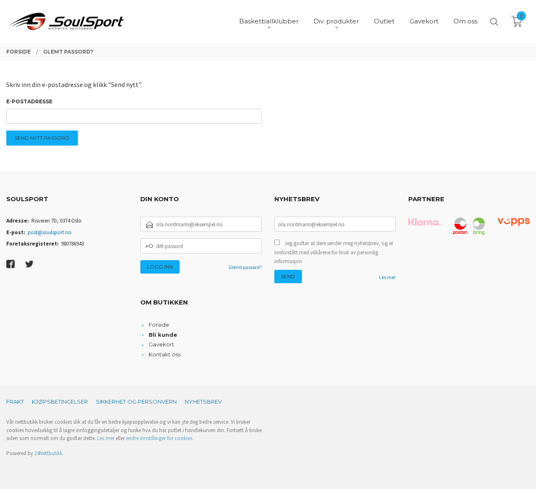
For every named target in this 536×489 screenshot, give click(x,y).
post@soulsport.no (50, 232)
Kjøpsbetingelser (60, 401)
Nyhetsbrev (203, 401)
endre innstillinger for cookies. (159, 438)
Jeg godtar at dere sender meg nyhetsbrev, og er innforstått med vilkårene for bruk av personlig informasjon (333, 252)
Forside (159, 324)
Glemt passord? (245, 267)
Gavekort (161, 344)
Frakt (15, 401)
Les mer (387, 277)
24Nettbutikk (48, 453)
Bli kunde (163, 334)
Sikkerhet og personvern (136, 401)
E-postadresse (29, 101)
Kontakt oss (164, 354)
